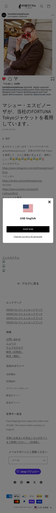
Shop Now (28, 229)
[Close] (49, 202)
